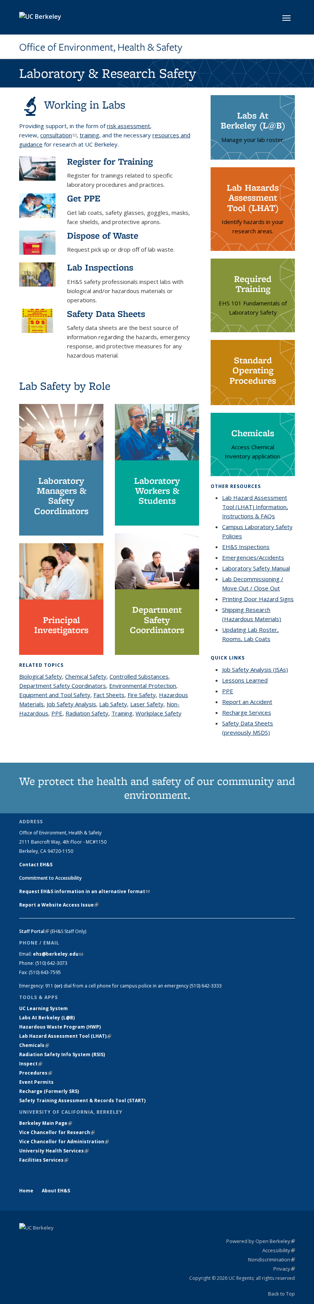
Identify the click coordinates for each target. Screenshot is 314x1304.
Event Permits (36, 1082)
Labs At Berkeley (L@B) (47, 1017)
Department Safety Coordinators (62, 685)
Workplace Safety (159, 713)
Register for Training (110, 161)
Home (26, 1190)
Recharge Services (246, 712)
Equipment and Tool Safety (54, 695)
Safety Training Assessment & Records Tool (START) (82, 1100)
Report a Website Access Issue (58, 905)
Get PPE (83, 198)
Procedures (35, 1073)
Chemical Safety (85, 676)
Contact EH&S (35, 864)
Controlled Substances (139, 676)
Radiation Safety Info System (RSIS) (62, 1054)
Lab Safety (113, 704)
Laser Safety (147, 704)
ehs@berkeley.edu (58, 954)
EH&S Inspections (246, 547)
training (89, 135)
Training (121, 713)
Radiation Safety (86, 713)
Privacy (284, 1268)
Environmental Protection (142, 685)
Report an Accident (247, 702)
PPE (56, 713)
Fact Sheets (108, 695)
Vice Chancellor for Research (57, 1132)
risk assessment (128, 126)
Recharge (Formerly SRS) (49, 1091)
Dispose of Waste (102, 235)
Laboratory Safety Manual (256, 568)
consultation (58, 135)
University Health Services (53, 1150)
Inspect (30, 1063)
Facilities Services (43, 1160)
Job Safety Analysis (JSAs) (255, 669)
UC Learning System (43, 1008)
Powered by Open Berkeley (260, 1241)
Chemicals (34, 1045)
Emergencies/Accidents (253, 557)
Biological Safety (40, 676)
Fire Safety (142, 695)
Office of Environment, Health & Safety (100, 47)
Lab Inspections (100, 267)
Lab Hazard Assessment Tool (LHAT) (65, 1036)
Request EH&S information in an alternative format (84, 891)
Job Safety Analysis (71, 704)
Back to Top (281, 1293)
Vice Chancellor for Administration (64, 1141)
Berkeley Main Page (45, 1123)
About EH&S (56, 1190)
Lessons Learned (245, 680)
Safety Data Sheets (106, 314)
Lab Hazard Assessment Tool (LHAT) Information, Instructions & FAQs (255, 507)
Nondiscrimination (271, 1259)
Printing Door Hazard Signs (258, 599)
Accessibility (278, 1250)
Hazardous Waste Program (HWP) (60, 1027)
